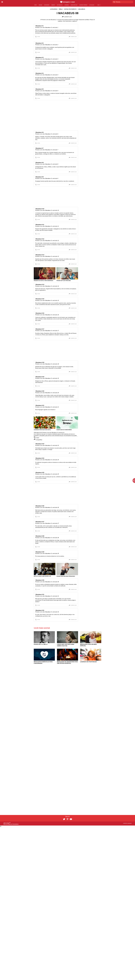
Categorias (53, 9)
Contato (125, 823)
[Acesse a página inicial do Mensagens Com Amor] (67, 2)
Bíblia (61, 9)
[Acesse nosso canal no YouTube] (71, 819)
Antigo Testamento (70, 9)
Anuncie (129, 823)
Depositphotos (16, 824)
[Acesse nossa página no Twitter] (64, 819)
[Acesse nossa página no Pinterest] (67, 819)
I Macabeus (81, 9)
